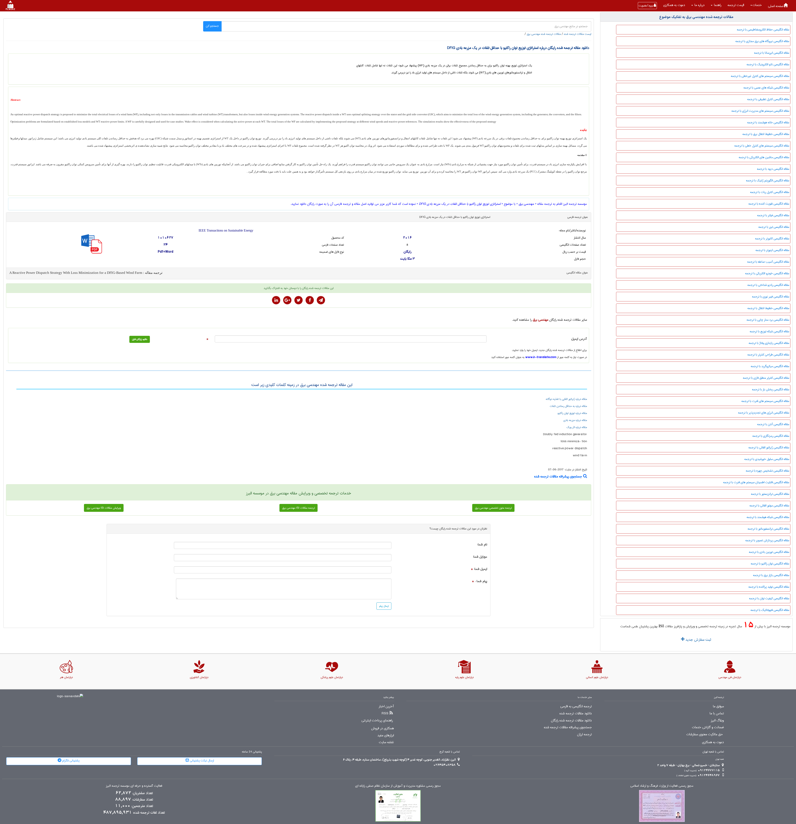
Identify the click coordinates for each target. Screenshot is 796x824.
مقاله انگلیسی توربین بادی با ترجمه (769, 552)
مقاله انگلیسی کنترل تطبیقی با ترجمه (768, 99)
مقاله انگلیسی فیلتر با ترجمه (773, 215)
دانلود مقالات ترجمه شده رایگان (571, 720)
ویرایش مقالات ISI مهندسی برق (104, 508)
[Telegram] (321, 300)
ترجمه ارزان (584, 734)
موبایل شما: (480, 557)
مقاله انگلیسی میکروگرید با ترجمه (770, 366)
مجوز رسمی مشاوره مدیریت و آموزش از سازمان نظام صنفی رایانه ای (398, 786)
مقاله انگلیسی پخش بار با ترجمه (770, 389)
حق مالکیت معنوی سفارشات (704, 734)
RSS (385, 713)
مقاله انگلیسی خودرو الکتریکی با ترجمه (767, 273)
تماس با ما (717, 713)
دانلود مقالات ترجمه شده (575, 713)
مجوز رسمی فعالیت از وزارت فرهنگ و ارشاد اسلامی (661, 786)
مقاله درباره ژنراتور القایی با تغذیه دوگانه (566, 399)
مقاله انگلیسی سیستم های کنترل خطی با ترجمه (761, 145)
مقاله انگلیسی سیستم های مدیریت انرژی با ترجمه (760, 111)
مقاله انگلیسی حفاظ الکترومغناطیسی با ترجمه (763, 29)
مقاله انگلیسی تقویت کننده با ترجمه (769, 203)
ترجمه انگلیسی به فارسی (576, 706)
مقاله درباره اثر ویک (577, 427)
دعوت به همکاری (674, 5)
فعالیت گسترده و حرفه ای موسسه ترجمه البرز (134, 786)
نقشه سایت (386, 742)
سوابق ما (718, 706)
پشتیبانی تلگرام (70, 760)
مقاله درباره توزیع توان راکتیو (572, 413)
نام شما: (482, 544)
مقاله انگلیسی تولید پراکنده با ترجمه (769, 587)
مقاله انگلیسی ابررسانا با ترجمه (771, 53)
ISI (661, 626)
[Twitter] (298, 300)
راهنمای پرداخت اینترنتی (377, 720)
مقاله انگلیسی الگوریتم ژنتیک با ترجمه (767, 180)
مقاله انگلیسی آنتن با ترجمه (773, 424)
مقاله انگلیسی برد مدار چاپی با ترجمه (768, 320)
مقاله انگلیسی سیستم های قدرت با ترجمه (765, 401)
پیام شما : (481, 581)
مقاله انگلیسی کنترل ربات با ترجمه (769, 192)
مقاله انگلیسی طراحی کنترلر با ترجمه (768, 354)
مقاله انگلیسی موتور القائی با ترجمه (769, 505)
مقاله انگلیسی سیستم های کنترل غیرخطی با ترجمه (760, 76)
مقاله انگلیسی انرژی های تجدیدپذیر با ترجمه (763, 412)
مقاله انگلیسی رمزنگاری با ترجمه (770, 436)
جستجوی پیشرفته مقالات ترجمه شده (558, 476)
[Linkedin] (276, 300)
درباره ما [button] (699, 5)
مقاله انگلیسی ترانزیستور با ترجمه (770, 494)
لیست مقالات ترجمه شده (577, 34)
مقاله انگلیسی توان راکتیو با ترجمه (770, 563)
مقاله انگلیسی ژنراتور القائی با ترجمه (769, 447)
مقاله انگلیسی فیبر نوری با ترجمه (770, 296)
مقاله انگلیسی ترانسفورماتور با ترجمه (768, 529)
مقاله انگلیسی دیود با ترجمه (773, 169)
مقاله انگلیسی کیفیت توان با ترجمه (769, 598)
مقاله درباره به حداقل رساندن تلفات (568, 406)
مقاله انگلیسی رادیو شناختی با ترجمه (768, 285)
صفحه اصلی (776, 6)
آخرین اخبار (386, 706)
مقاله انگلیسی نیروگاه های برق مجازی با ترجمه (762, 41)
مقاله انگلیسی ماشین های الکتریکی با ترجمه (764, 157)
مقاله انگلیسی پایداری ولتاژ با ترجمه (769, 343)
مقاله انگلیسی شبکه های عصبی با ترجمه (766, 87)
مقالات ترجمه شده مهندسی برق (544, 34)
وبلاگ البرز (717, 720)
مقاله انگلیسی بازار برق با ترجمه (771, 575)
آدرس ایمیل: (579, 339)
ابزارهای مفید (385, 735)
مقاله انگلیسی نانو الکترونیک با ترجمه (768, 64)
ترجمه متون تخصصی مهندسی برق (493, 508)
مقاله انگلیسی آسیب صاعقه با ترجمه (768, 262)
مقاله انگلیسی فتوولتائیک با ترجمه (770, 610)
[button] (756, 5)
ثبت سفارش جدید (697, 639)
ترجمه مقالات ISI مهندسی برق (298, 508)
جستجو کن (212, 26)
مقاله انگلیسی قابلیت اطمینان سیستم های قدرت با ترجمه (756, 482)
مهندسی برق (540, 320)
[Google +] (287, 300)
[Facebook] (310, 300)
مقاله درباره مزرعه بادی (575, 420)
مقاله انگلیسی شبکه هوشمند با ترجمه (768, 517)
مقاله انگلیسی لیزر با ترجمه (773, 227)
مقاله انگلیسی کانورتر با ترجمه (772, 238)
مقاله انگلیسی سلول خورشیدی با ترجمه (766, 459)
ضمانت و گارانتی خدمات (708, 727)
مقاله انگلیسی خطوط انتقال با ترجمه (768, 308)
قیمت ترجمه (736, 5)
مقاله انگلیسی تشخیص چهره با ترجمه (767, 470)
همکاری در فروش (382, 728)
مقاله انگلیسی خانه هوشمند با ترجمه (768, 122)
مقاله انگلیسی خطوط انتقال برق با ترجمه (766, 134)
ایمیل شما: (480, 569)
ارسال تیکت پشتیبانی (201, 760)
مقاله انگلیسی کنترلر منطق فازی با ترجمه (766, 378)
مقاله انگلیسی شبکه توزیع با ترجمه (769, 331)
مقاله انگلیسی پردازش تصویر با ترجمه (767, 540)
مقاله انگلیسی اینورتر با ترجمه (772, 250)
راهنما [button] (717, 5)
